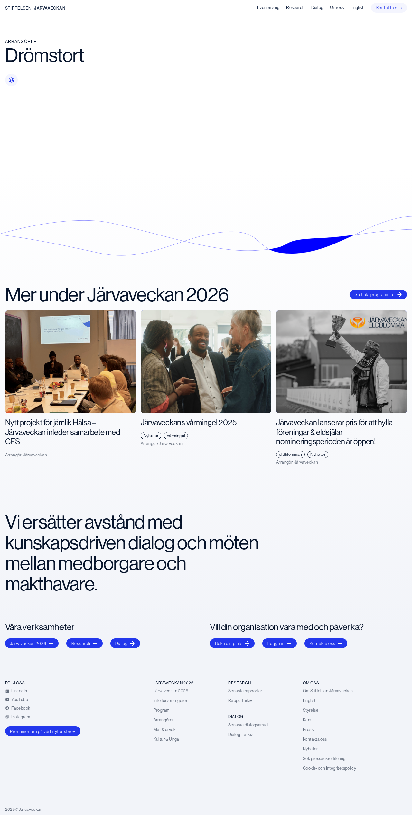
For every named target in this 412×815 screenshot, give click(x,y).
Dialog (121, 643)
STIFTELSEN (18, 8)
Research (80, 643)
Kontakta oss (322, 643)
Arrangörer (21, 41)
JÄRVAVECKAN (50, 8)
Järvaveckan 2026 (28, 643)
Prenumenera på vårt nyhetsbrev (42, 731)
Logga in (276, 643)
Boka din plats (229, 643)
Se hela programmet (375, 294)
